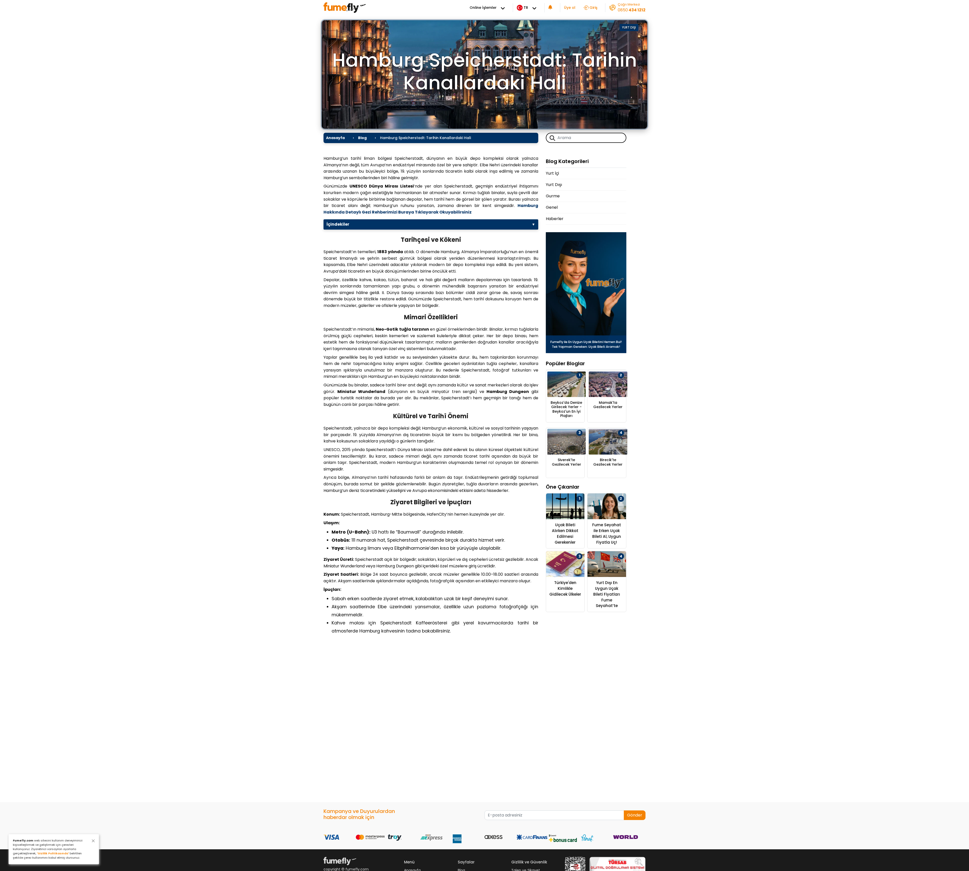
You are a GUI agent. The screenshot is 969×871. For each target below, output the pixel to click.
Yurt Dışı (629, 27)
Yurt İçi (552, 173)
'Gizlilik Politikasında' (53, 853)
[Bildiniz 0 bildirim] (550, 7)
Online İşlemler (483, 7)
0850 (631, 10)
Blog (362, 137)
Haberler (554, 219)
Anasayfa (335, 137)
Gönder (634, 815)
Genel (552, 207)
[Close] (93, 840)
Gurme (553, 196)
